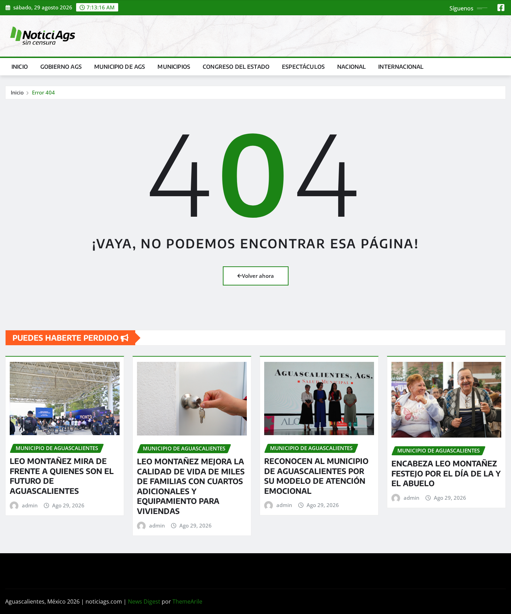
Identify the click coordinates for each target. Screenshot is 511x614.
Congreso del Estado (236, 66)
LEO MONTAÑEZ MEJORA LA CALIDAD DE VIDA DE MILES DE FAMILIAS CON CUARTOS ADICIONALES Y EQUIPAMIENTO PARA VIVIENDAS (191, 486)
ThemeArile (187, 601)
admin (30, 505)
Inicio (19, 66)
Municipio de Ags (119, 66)
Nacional (351, 66)
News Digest (144, 601)
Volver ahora (258, 275)
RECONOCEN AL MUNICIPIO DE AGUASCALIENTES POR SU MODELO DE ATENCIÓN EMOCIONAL (316, 476)
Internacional (400, 66)
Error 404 (43, 92)
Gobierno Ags (61, 66)
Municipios (173, 66)
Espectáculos (303, 66)
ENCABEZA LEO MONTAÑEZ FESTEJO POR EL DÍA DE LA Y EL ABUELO (446, 473)
